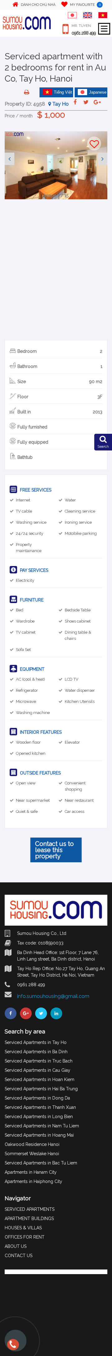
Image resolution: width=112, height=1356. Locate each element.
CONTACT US (18, 1255)
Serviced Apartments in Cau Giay (37, 1070)
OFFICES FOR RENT (24, 1237)
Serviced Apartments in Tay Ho (36, 1042)
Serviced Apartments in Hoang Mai (39, 1135)
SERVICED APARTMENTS (29, 1209)
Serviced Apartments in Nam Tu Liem (42, 1125)
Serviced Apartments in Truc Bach (38, 1060)
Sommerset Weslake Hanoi (32, 1153)
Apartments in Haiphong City (33, 1181)
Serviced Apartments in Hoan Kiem (39, 1079)
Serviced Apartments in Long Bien (39, 1116)
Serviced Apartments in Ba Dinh (36, 1051)
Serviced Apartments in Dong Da (37, 1098)
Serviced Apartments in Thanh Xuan (40, 1107)
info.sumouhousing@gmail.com (53, 996)
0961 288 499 (84, 33)
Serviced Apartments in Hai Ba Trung (41, 1088)
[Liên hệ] (12, 1347)
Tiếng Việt (63, 92)
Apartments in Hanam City (31, 1172)
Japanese (97, 92)
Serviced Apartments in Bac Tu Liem (41, 1162)
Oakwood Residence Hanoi (32, 1144)
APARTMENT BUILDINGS (29, 1218)
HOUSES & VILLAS (23, 1227)
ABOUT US (15, 1246)
